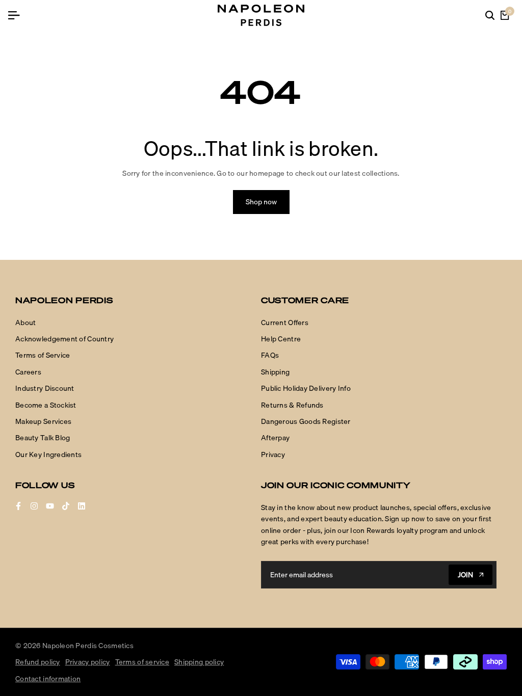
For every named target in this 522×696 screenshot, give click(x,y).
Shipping (275, 372)
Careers (28, 372)
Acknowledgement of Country (64, 338)
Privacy (273, 454)
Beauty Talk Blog (42, 437)
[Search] (489, 15)
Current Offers (284, 322)
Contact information (48, 678)
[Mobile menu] (18, 15)
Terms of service (142, 661)
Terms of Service (42, 355)
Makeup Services (43, 421)
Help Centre (281, 338)
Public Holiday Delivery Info (306, 388)
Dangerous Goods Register (306, 421)
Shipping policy (199, 661)
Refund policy (37, 661)
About (25, 322)
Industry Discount (44, 388)
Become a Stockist (45, 405)
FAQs (270, 355)
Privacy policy (87, 661)
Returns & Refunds (292, 405)
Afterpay (275, 437)
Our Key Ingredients (48, 454)
